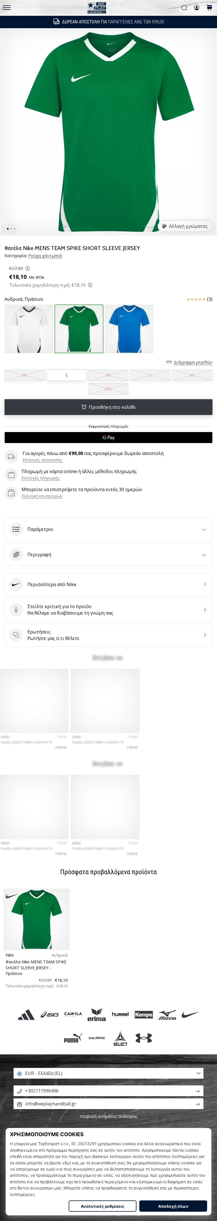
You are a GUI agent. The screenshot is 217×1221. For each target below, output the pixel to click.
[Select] (120, 1038)
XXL (108, 389)
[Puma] (73, 1038)
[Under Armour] (143, 1038)
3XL (24, 375)
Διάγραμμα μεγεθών (193, 362)
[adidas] (26, 1014)
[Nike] (191, 1014)
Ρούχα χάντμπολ (45, 255)
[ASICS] (49, 1014)
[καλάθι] (209, 8)
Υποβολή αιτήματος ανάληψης (109, 1116)
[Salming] (96, 1038)
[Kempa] (143, 1014)
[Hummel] (120, 1014)
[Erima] (96, 1014)
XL (192, 375)
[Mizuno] (167, 1014)
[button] (108, 529)
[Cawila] (73, 1014)
